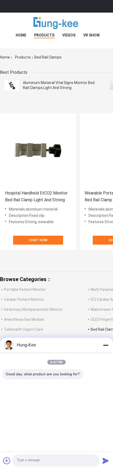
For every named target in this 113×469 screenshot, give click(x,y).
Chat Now (38, 240)
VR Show (91, 35)
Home (21, 35)
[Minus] (105, 345)
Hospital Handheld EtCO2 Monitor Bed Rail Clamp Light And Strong (36, 196)
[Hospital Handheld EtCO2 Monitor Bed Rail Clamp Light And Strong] (38, 151)
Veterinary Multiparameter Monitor (33, 309)
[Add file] (7, 460)
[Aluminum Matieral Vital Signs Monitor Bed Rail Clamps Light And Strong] (12, 85)
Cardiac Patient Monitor (24, 299)
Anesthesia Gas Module (24, 319)
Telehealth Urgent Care (23, 329)
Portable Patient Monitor (25, 289)
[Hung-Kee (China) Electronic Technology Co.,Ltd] (56, 23)
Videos (68, 35)
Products (44, 35)
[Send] (105, 460)
